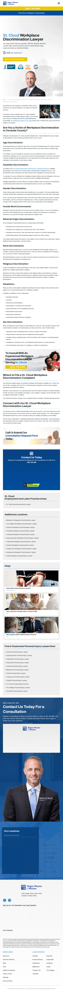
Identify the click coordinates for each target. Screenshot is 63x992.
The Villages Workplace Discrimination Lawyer (21, 524)
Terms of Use (7, 974)
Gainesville (49, 959)
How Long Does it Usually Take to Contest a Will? (21, 611)
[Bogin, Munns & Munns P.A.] (10, 3)
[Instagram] (37, 933)
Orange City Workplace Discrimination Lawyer (21, 549)
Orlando (35, 956)
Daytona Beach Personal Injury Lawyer (19, 655)
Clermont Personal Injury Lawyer (17, 652)
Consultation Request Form (21, 435)
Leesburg (49, 963)
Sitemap (5, 977)
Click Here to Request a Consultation (31, 13)
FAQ (4, 967)
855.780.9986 (50, 716)
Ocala (48, 967)
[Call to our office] (4, 900)
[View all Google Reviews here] (12, 53)
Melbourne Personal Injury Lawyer (17, 670)
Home (3, 99)
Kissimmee (36, 963)
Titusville (35, 974)
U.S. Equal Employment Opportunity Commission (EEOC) (31, 168)
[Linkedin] (30, 933)
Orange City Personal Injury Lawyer (18, 677)
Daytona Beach (37, 959)
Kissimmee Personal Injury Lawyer (17, 662)
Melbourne (35, 967)
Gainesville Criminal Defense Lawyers (18, 588)
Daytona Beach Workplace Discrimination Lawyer (22, 538)
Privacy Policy (7, 981)
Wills (7, 613)
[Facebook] (26, 933)
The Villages (50, 970)
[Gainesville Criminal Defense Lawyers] (31, 578)
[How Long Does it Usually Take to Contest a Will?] (31, 602)
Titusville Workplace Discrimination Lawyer (20, 531)
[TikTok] (41, 933)
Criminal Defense (10, 590)
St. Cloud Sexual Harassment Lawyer (18, 504)
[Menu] (58, 3)
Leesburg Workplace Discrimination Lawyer (20, 534)
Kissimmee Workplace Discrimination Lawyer (21, 552)
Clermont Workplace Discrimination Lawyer (20, 527)
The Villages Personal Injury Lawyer (18, 687)
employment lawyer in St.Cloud (22, 120)
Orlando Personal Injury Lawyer (16, 680)
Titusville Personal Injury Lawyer (16, 691)
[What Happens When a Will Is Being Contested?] (31, 625)
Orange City (36, 970)
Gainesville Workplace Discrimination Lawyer (21, 541)
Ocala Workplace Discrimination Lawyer (19, 556)
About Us (6, 956)
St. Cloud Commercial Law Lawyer (16, 99)
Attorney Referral (8, 959)
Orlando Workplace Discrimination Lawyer (20, 545)
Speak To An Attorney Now (14, 59)
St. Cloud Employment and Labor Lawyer (39, 99)
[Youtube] (33, 933)
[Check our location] (9, 900)
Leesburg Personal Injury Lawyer (17, 666)
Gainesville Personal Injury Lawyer (17, 659)
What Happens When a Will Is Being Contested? (21, 634)
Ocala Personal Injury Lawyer (16, 673)
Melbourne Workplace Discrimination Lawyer (20, 520)
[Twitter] (22, 933)
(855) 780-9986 (33, 8)
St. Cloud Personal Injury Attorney (17, 684)
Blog (4, 963)
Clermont (49, 956)
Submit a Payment (9, 970)
